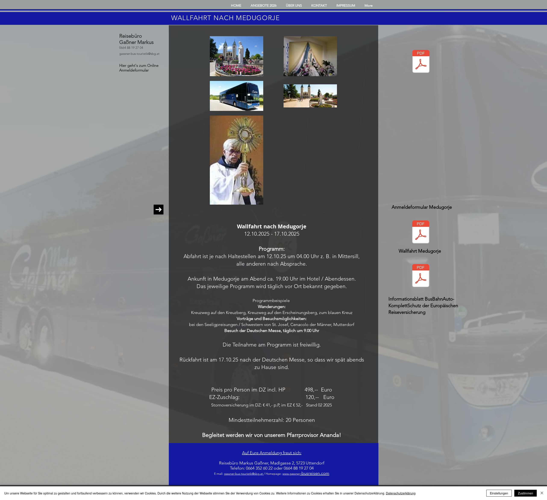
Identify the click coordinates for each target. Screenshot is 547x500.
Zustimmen (525, 493)
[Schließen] (541, 493)
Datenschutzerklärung (401, 493)
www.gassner (291, 474)
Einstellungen (499, 493)
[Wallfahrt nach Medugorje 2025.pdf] (420, 232)
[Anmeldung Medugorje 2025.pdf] (421, 62)
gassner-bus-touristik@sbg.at (139, 54)
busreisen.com (315, 473)
